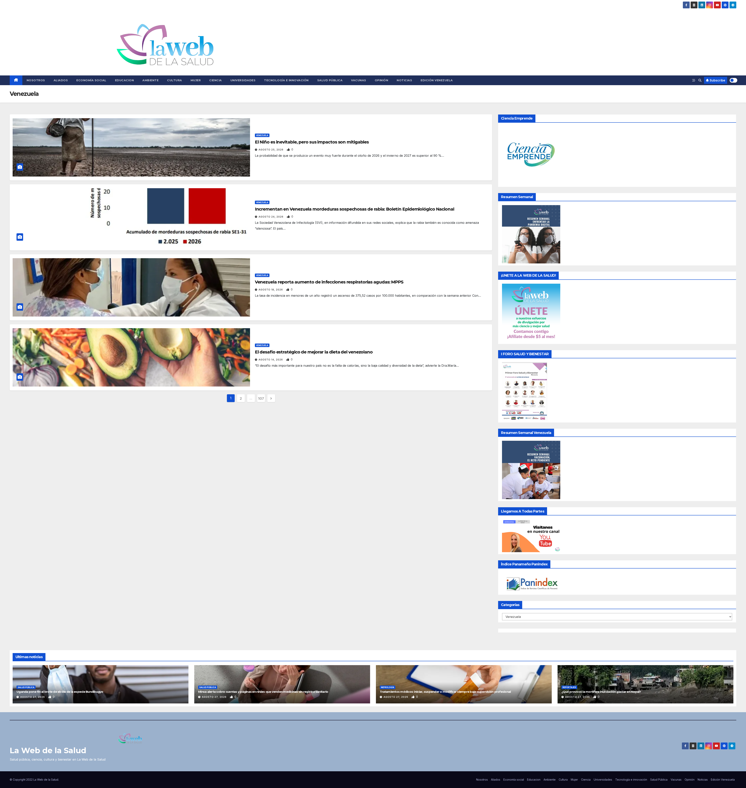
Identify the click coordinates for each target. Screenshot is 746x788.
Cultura (174, 80)
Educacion (124, 80)
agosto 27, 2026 (33, 696)
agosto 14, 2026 (271, 359)
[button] (700, 80)
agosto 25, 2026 (271, 149)
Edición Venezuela (437, 80)
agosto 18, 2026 (271, 289)
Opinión (381, 80)
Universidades (243, 80)
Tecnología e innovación (286, 80)
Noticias (404, 80)
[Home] (16, 80)
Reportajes (569, 687)
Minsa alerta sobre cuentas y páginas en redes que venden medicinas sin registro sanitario (263, 692)
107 (261, 398)
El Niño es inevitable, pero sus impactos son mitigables (312, 142)
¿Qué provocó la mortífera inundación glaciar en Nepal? (601, 692)
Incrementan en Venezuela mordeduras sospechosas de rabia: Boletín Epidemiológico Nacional (354, 209)
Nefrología (387, 687)
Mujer (196, 80)
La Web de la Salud (48, 750)
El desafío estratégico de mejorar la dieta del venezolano (314, 352)
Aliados (61, 80)
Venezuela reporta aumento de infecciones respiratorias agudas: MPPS (329, 282)
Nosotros (36, 80)
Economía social (91, 80)
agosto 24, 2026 (271, 216)
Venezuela (262, 135)
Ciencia (215, 80)
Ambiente (150, 80)
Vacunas (358, 80)
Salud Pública (330, 80)
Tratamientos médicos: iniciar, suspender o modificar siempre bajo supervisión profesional (445, 692)
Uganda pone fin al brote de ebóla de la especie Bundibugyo (60, 692)
